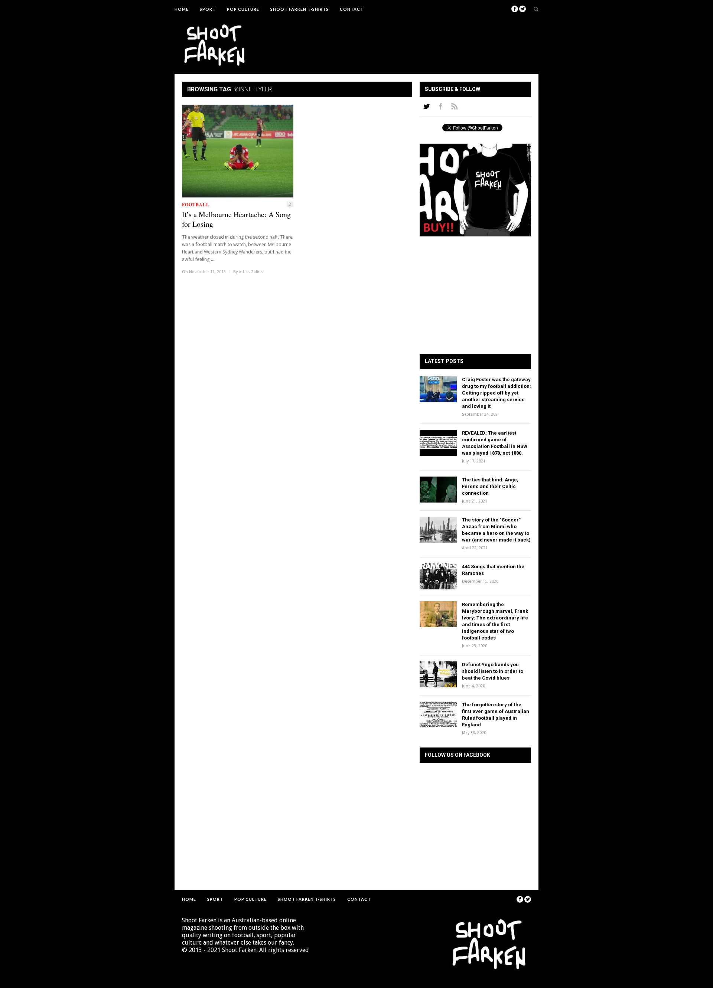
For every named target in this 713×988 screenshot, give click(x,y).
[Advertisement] (396, 39)
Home (182, 9)
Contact (352, 9)
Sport (208, 9)
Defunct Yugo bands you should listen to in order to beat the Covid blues (492, 671)
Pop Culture (243, 9)
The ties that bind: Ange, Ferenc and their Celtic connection (490, 486)
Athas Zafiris (251, 271)
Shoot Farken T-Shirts (299, 9)
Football (195, 205)
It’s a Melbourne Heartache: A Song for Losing (236, 219)
